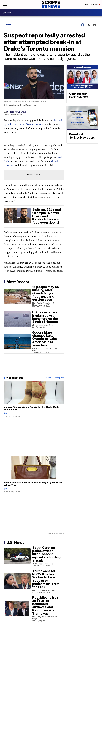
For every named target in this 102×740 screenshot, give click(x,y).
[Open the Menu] (4, 4)
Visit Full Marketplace (55, 378)
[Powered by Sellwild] (60, 533)
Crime (7, 24)
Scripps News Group (16, 112)
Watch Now (92, 4)
